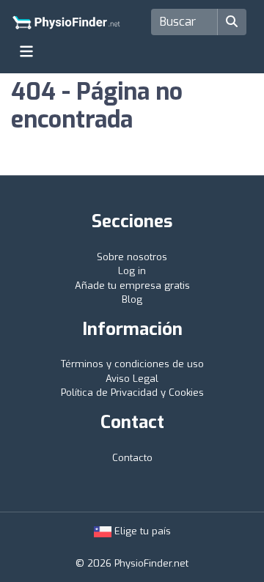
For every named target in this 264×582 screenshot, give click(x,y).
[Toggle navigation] (26, 51)
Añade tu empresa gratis (132, 285)
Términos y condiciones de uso (132, 364)
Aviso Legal (132, 378)
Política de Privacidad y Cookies (132, 392)
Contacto (132, 458)
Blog (132, 299)
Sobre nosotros (132, 257)
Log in (132, 271)
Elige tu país (141, 531)
